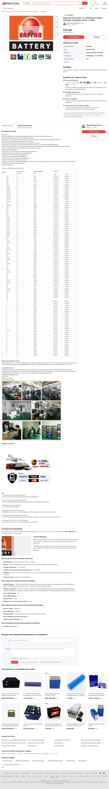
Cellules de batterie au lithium (9, 746)
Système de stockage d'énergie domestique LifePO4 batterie (15, 740)
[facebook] (100, 773)
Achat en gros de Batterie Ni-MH (11, 764)
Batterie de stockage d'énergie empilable (91, 743)
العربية (76, 776)
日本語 (28, 776)
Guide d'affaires (94, 773)
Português (52, 776)
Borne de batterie (82, 760)
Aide (90, 8)
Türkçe (98, 776)
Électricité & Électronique (13, 11)
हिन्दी (87, 776)
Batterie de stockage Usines (22, 760)
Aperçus (87, 773)
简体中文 (17, 776)
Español (40, 776)
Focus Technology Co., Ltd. (54, 780)
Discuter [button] (97, 37)
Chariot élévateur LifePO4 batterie (36, 740)
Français (34, 776)
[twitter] (104, 773)
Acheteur (81, 8)
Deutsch (45, 776)
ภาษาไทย (93, 776)
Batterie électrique (70, 760)
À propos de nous (8, 773)
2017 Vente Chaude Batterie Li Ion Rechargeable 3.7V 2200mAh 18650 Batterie (32, 695)
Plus (3, 767)
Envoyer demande (74, 37)
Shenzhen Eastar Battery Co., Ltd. (75, 23)
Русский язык (65, 776)
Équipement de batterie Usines (55, 760)
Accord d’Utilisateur (25, 773)
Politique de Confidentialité (38, 773)
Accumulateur (43, 11)
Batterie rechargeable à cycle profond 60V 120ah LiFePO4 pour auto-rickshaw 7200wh (76, 725)
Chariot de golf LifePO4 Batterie (62, 740)
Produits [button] (27, 3)
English (11, 776)
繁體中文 (23, 776)
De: (9, 640)
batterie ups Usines (7, 760)
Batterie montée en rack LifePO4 (36, 743)
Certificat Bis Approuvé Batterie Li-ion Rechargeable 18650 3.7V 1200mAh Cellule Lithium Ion (76, 695)
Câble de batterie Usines (38, 760)
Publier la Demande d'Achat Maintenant (50, 662)
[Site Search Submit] (85, 3)
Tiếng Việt (104, 776)
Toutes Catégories (8, 8)
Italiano (58, 776)
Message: (8, 649)
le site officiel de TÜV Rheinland (46, 531)
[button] (80, 3)
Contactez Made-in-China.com (52, 773)
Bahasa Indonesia (54, 777)
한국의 (71, 776)
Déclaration (16, 773)
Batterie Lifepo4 (32, 746)
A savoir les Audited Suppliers (76, 773)
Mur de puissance (58, 743)
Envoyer (14, 662)
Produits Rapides (64, 773)
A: (9, 644)
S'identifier (104, 4)
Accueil (3, 11)
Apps (96, 8)
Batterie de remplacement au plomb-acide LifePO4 (14, 743)
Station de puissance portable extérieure (91, 740)
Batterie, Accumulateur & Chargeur (29, 11)
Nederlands (82, 776)
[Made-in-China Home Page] (10, 3)
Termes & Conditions (58, 783)
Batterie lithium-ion (59, 746)
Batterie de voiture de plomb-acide (89, 746)
